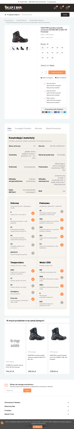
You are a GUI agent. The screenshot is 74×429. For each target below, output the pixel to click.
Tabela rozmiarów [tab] (53, 128)
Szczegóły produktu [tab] (23, 128)
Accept (37, 427)
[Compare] (55, 8)
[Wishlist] (61, 8)
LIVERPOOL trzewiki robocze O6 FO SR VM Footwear (14, 366)
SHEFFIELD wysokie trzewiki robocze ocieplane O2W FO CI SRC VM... (36, 357)
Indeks (43, 37)
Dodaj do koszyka (57, 72)
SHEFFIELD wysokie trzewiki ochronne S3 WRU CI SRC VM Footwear (58, 357)
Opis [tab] (9, 128)
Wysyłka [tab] (38, 128)
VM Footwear (50, 34)
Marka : (43, 34)
